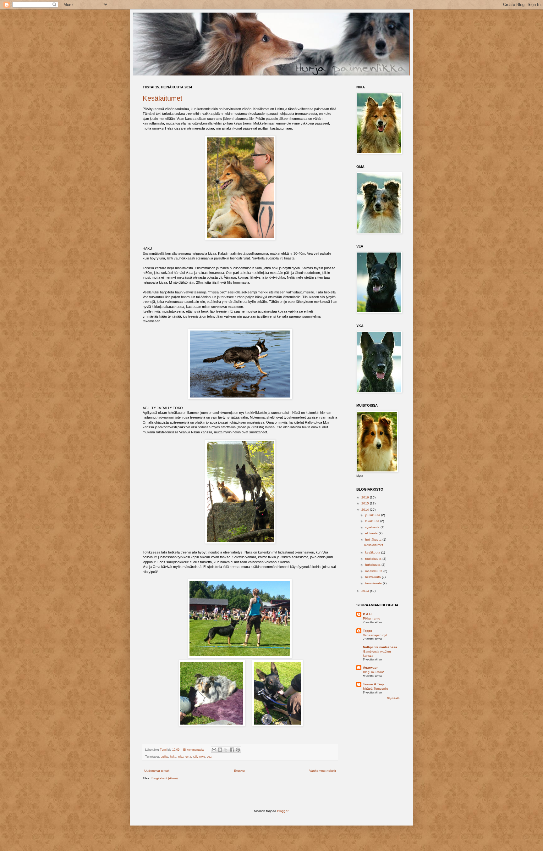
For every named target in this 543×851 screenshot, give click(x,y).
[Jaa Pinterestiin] (238, 750)
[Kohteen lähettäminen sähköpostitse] (214, 750)
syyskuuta (373, 527)
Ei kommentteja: (194, 749)
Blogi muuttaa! (373, 672)
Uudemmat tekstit (156, 770)
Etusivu (239, 770)
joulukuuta (373, 515)
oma (188, 756)
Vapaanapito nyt (375, 635)
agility (164, 756)
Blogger (282, 811)
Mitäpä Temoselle (375, 688)
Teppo (367, 630)
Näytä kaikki (393, 698)
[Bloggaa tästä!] (220, 750)
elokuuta (372, 533)
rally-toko (199, 756)
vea (209, 756)
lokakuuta (372, 521)
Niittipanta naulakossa (380, 647)
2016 (365, 497)
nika (181, 756)
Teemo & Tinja (374, 684)
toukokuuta (373, 558)
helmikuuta (373, 577)
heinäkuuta (373, 539)
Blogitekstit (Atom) (164, 778)
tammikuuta (374, 583)
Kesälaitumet (162, 98)
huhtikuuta (373, 564)
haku (173, 756)
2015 (365, 503)
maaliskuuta (374, 571)
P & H (367, 614)
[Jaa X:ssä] (226, 750)
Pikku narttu (371, 618)
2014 (365, 509)
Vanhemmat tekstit (322, 770)
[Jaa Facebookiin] (232, 750)
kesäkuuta (373, 552)
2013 (365, 590)
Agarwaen (370, 667)
